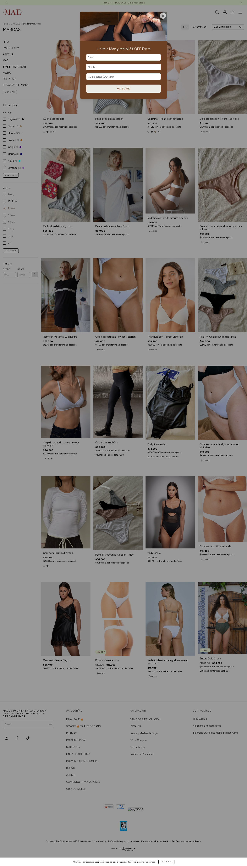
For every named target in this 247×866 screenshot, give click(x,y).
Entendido (166, 862)
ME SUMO (123, 89)
